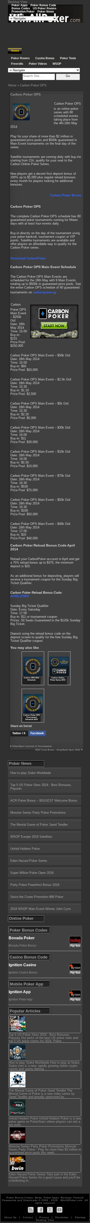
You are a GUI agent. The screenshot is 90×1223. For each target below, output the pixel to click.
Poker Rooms (20, 58)
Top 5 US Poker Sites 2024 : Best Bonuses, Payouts (41, 786)
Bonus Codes (21, 8)
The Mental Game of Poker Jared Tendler (39, 824)
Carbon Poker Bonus (65, 195)
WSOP (57, 63)
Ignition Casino (22, 965)
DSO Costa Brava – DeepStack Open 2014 (57, 750)
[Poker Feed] (30, 1209)
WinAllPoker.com (71, 1200)
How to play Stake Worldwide (30, 773)
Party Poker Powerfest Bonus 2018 (34, 885)
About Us (11, 1217)
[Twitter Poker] (49, 1209)
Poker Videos (38, 63)
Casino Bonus (44, 58)
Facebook (37, 733)
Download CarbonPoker (28, 258)
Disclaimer (62, 1217)
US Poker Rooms (44, 8)
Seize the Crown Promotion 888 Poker (36, 897)
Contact (28, 1217)
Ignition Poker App (20, 999)
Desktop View (17, 2)
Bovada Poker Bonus (22, 945)
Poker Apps (20, 5)
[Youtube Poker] (59, 1209)
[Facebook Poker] (40, 1209)
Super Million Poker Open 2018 (32, 873)
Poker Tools (68, 58)
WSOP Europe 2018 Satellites (31, 836)
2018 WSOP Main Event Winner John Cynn (40, 909)
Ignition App (20, 992)
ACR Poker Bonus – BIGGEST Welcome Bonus (43, 800)
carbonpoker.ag (44, 292)
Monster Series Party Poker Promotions (38, 812)
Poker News (45, 11)
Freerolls (18, 14)
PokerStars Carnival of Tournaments (32, 746)
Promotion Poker (23, 11)
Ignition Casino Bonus (23, 972)
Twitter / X (19, 733)
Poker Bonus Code (43, 5)
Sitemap (80, 1217)
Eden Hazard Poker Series (28, 861)
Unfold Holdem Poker (25, 848)
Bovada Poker (22, 938)
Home (15, 50)
